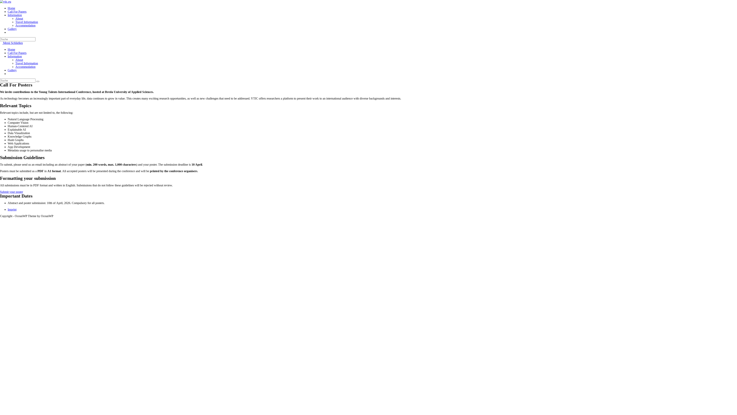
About (19, 59)
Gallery (12, 70)
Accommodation (25, 66)
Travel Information (26, 63)
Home (11, 49)
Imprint (12, 209)
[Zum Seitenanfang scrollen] (1, 219)
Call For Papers (17, 53)
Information (15, 56)
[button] (11, 191)
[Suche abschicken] (37, 81)
